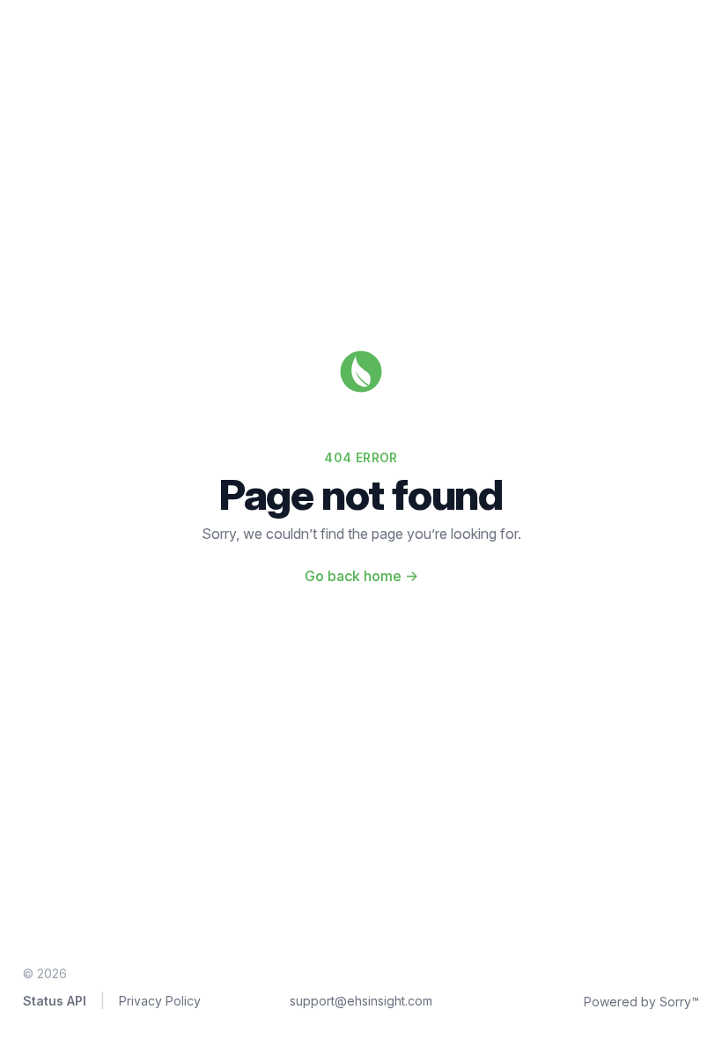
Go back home (361, 576)
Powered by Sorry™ (641, 1001)
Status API (54, 1000)
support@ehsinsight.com (361, 1000)
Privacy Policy (160, 1000)
